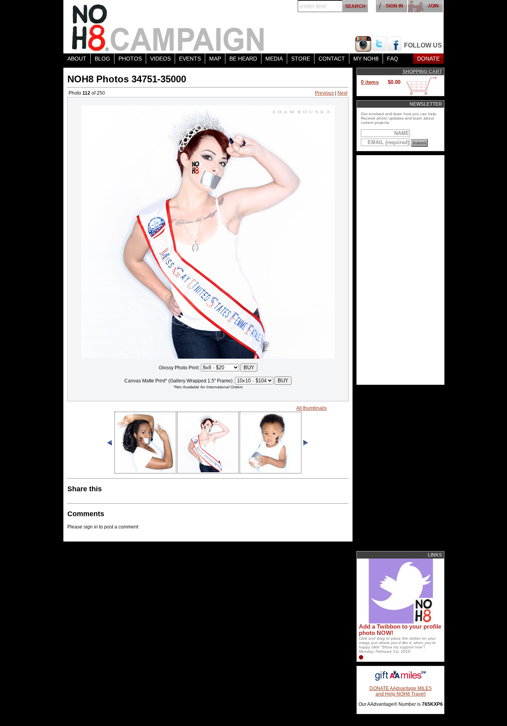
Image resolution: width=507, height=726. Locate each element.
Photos (130, 58)
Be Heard (243, 58)
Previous (324, 93)
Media (274, 58)
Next (342, 93)
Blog (102, 58)
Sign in (394, 6)
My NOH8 (366, 58)
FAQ (392, 58)
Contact (331, 58)
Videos (160, 58)
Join (433, 6)
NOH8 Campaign (168, 26)
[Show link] (400, 622)
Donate (428, 58)
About (76, 58)
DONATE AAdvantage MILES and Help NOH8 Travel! (401, 691)
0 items (370, 82)
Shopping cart (422, 71)
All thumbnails (311, 408)
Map (215, 58)
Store (300, 58)
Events (190, 58)
